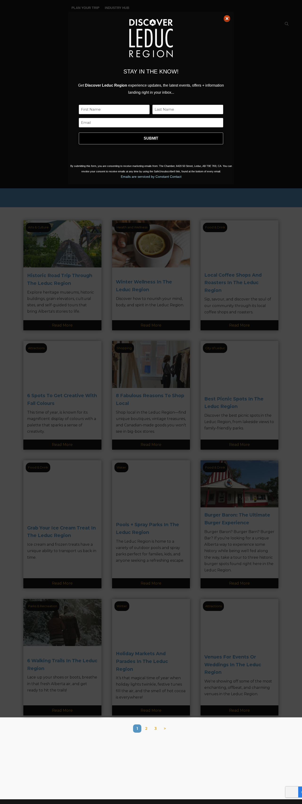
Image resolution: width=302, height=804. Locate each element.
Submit (151, 138)
